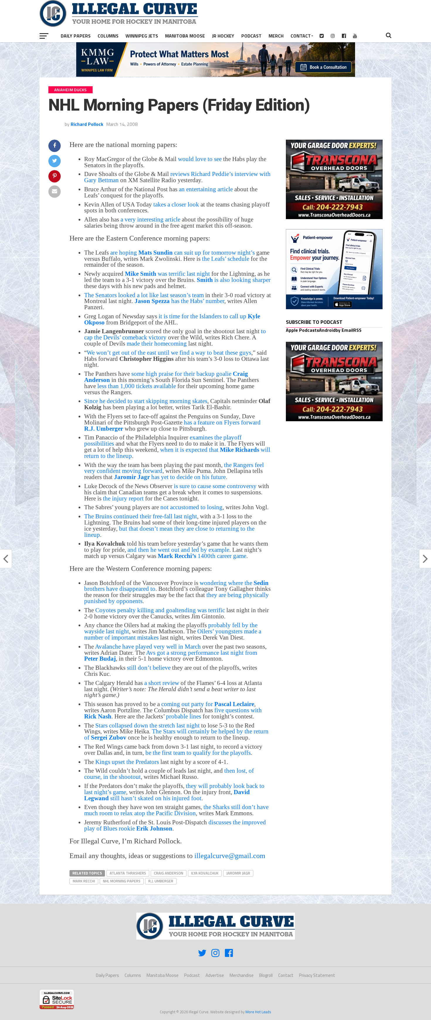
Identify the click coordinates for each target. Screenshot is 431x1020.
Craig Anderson (168, 873)
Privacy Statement (317, 975)
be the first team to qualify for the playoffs (198, 752)
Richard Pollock (87, 124)
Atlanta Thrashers (128, 873)
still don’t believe (149, 667)
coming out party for (207, 704)
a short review (161, 682)
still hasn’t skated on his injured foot (167, 795)
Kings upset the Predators (127, 761)
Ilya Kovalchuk (204, 873)
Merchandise (242, 975)
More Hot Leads (258, 1012)
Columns (108, 35)
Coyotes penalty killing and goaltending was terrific (160, 610)
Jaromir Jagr (238, 873)
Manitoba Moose (185, 35)
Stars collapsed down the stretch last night (147, 725)
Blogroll (266, 975)
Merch (276, 35)
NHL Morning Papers (121, 881)
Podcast (251, 35)
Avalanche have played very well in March (148, 646)
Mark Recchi (84, 881)
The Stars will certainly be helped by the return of (176, 734)
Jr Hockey (223, 35)
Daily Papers (76, 35)
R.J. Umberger (160, 881)
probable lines (183, 716)
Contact (301, 35)
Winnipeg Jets (141, 35)
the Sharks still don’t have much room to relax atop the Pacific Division (176, 810)
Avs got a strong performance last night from (170, 655)
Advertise (215, 975)
